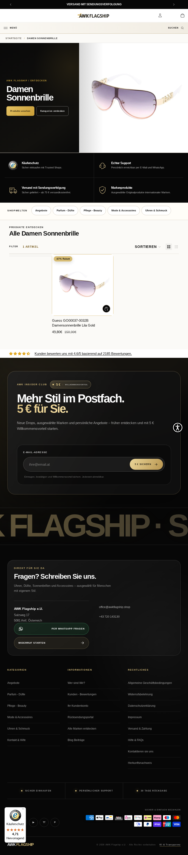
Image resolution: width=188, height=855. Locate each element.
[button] (148, 247)
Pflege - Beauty (93, 210)
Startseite (14, 38)
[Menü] (23, 810)
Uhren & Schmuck (156, 210)
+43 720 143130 (109, 616)
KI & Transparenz (170, 845)
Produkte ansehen (20, 111)
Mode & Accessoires (123, 210)
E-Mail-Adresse (35, 452)
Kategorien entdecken (52, 111)
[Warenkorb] (182, 16)
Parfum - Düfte (65, 210)
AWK (20, 845)
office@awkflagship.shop (114, 607)
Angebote (41, 210)
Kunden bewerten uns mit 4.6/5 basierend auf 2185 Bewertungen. (83, 354)
